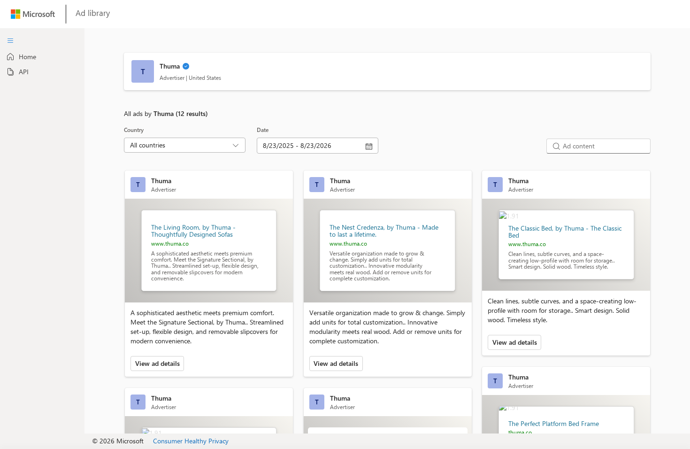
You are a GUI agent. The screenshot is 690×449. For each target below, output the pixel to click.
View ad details (157, 363)
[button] (186, 67)
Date (262, 129)
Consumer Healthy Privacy (191, 440)
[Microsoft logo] (32, 16)
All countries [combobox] (147, 144)
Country (134, 129)
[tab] (42, 56)
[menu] (10, 40)
